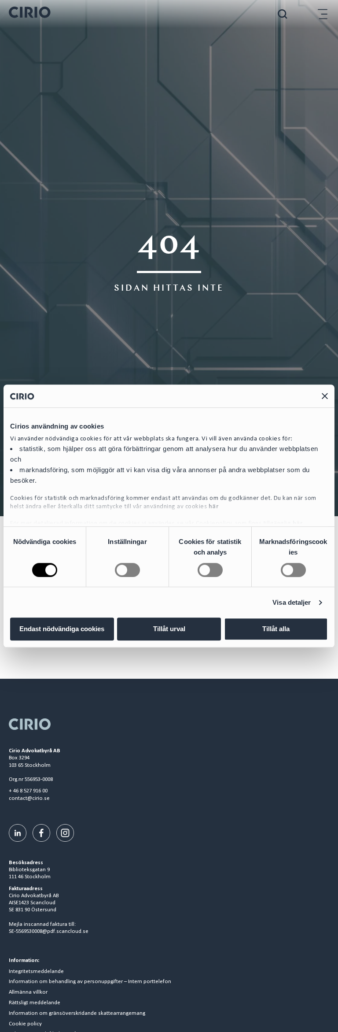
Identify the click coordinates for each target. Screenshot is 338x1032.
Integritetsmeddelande (36, 971)
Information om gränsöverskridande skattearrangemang (77, 1013)
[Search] (282, 13)
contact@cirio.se (29, 798)
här (214, 506)
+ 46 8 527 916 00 (28, 791)
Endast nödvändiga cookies (61, 629)
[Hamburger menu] (322, 13)
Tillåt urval (169, 629)
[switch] (127, 570)
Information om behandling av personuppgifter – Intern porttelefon (90, 981)
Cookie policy (25, 1024)
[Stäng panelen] (325, 396)
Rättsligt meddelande (34, 1003)
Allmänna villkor (28, 992)
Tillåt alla (276, 629)
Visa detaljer (291, 602)
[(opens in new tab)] (17, 832)
